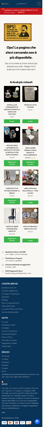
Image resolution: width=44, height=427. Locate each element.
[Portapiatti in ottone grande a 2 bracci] (12, 178)
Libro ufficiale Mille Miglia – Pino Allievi (30, 190)
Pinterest (5, 365)
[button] (39, 3)
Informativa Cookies (9, 340)
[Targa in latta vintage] (30, 94)
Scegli (12, 121)
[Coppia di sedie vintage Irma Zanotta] (12, 216)
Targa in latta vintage (30, 106)
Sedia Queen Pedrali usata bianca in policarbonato (30, 151)
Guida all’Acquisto (8, 306)
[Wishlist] (17, 88)
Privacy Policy (7, 337)
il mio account (9, 12)
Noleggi (5, 300)
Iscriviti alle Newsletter (10, 312)
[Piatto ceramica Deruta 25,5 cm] (30, 216)
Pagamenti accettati (9, 343)
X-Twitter (5, 359)
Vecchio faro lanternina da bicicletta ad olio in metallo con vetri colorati (12, 150)
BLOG (4, 371)
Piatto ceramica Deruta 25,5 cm (30, 228)
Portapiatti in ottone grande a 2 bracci (12, 190)
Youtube (5, 368)
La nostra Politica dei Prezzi (12, 309)
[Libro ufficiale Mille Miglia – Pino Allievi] (30, 178)
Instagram (5, 362)
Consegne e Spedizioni (11, 294)
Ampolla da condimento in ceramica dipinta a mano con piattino (12, 109)
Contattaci (5, 328)
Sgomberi (5, 297)
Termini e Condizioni (9, 331)
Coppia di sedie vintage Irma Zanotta (12, 229)
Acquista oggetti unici (10, 291)
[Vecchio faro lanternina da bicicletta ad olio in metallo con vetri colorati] (12, 134)
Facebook (5, 356)
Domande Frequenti (9, 334)
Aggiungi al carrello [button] (12, 163)
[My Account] (3, 10)
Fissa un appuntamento (10, 303)
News (4, 384)
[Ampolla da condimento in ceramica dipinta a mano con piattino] (12, 94)
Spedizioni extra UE (9, 288)
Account (5, 322)
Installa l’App (6, 346)
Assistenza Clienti (8, 325)
